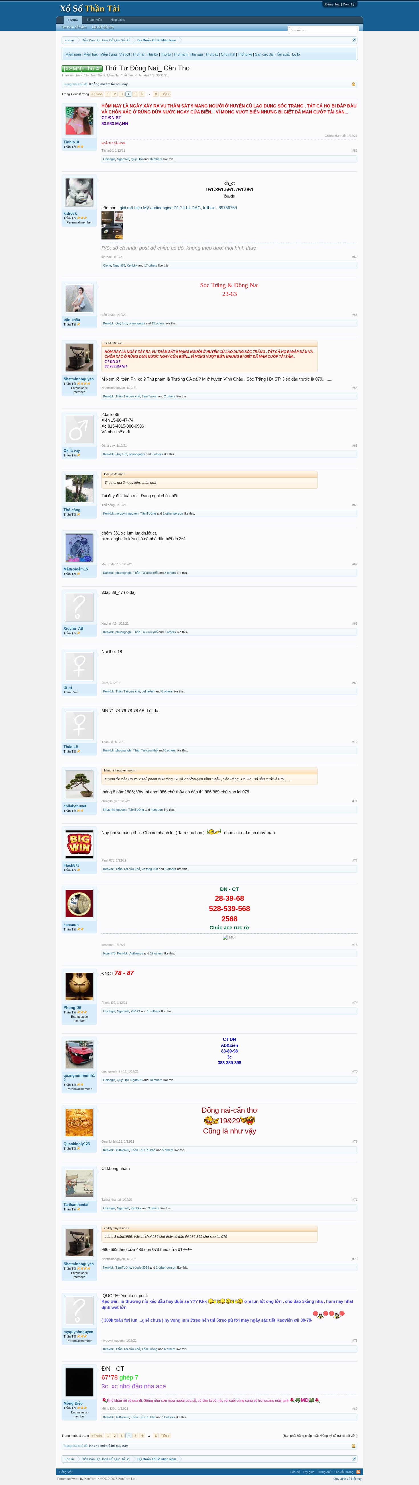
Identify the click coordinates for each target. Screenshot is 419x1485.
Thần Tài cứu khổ (127, 396)
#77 (354, 1199)
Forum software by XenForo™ (96, 1478)
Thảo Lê (71, 747)
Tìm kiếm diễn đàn (73, 27)
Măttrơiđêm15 (76, 569)
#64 (354, 387)
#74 (354, 1002)
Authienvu (136, 953)
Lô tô (296, 54)
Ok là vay (72, 450)
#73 (354, 944)
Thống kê (245, 54)
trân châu (72, 320)
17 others (150, 265)
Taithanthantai (76, 1204)
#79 (354, 1340)
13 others (158, 323)
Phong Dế (72, 1007)
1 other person (173, 513)
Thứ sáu (196, 54)
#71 (354, 801)
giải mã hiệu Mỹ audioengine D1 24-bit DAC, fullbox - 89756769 (178, 208)
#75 (354, 1071)
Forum (73, 20)
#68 (354, 623)
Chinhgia (109, 159)
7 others (170, 632)
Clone (107, 265)
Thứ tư (166, 54)
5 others (168, 1150)
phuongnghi (137, 323)
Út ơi (68, 688)
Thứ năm (181, 54)
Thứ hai (139, 54)
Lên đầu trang (343, 1472)
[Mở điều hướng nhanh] (354, 40)
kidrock (70, 213)
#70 (354, 741)
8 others (170, 572)
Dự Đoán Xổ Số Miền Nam (103, 75)
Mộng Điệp (73, 1403)
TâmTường (149, 396)
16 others (155, 159)
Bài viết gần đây (103, 27)
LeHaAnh (148, 691)
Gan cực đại (264, 54)
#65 (354, 445)
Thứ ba (152, 54)
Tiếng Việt (65, 1472)
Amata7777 (146, 75)
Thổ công (72, 510)
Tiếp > (165, 94)
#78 (354, 1259)
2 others (170, 396)
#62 (354, 257)
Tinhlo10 (71, 142)
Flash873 (71, 865)
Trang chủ (324, 1472)
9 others (157, 454)
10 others (155, 1080)
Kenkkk (132, 265)
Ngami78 (123, 159)
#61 (354, 150)
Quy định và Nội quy (347, 1478)
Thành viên (94, 19)
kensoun (157, 809)
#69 (354, 682)
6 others (167, 691)
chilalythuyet (75, 806)
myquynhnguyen (127, 513)
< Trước (97, 94)
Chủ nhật (228, 54)
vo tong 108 (150, 869)
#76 (354, 1141)
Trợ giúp (308, 1472)
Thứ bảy (212, 54)
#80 (354, 1408)
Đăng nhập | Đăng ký (340, 4)
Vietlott (124, 54)
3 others (154, 1208)
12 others (156, 953)
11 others (168, 1417)
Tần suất (283, 54)
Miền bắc (91, 54)
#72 (354, 860)
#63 (354, 314)
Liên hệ (295, 1472)
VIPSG (135, 1011)
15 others (153, 1011)
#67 (354, 564)
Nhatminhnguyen (79, 379)
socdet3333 (141, 1267)
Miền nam (73, 54)
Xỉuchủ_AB (73, 628)
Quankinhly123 (77, 1144)
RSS (358, 1472)
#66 (354, 505)
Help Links (118, 19)
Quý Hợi (137, 159)
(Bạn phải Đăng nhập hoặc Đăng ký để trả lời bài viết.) (320, 1435)
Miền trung (108, 54)
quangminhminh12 (79, 1077)
